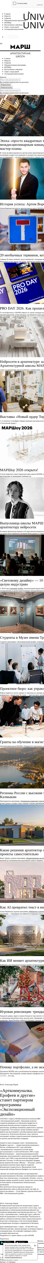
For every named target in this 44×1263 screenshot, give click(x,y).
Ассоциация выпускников (13, 29)
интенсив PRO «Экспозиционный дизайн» (20, 1120)
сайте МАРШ (29, 1235)
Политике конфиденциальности (13, 1257)
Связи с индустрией (11, 27)
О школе (7, 14)
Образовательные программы (15, 20)
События (7, 18)
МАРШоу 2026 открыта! (19, 469)
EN (1, 43)
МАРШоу (7, 22)
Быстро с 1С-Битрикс (8, 1262)
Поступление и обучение (13, 25)
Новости (7, 16)
